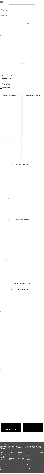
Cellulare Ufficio (6, 87)
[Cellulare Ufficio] (1, 88)
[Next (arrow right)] (0, 422)
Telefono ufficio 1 (6, 78)
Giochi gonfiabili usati (30, 465)
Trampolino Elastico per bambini (33, 118)
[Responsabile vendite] (1, 73)
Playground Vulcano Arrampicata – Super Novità (10, 97)
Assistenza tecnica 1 (7, 75)
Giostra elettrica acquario (11, 140)
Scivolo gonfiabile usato (30, 463)
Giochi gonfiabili (29, 456)
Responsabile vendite (7, 73)
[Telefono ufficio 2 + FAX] (1, 82)
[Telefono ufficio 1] (1, 79)
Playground (28, 464)
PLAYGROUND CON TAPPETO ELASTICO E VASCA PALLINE (33, 97)
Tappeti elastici (29, 467)
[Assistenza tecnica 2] (1, 85)
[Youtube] (41, 454)
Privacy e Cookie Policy (40, 472)
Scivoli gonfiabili (29, 459)
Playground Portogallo (10, 118)
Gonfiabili (28, 458)
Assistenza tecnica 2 (7, 84)
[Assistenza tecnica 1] (1, 76)
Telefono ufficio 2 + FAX (8, 82)
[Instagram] (40, 454)
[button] (1, 2)
